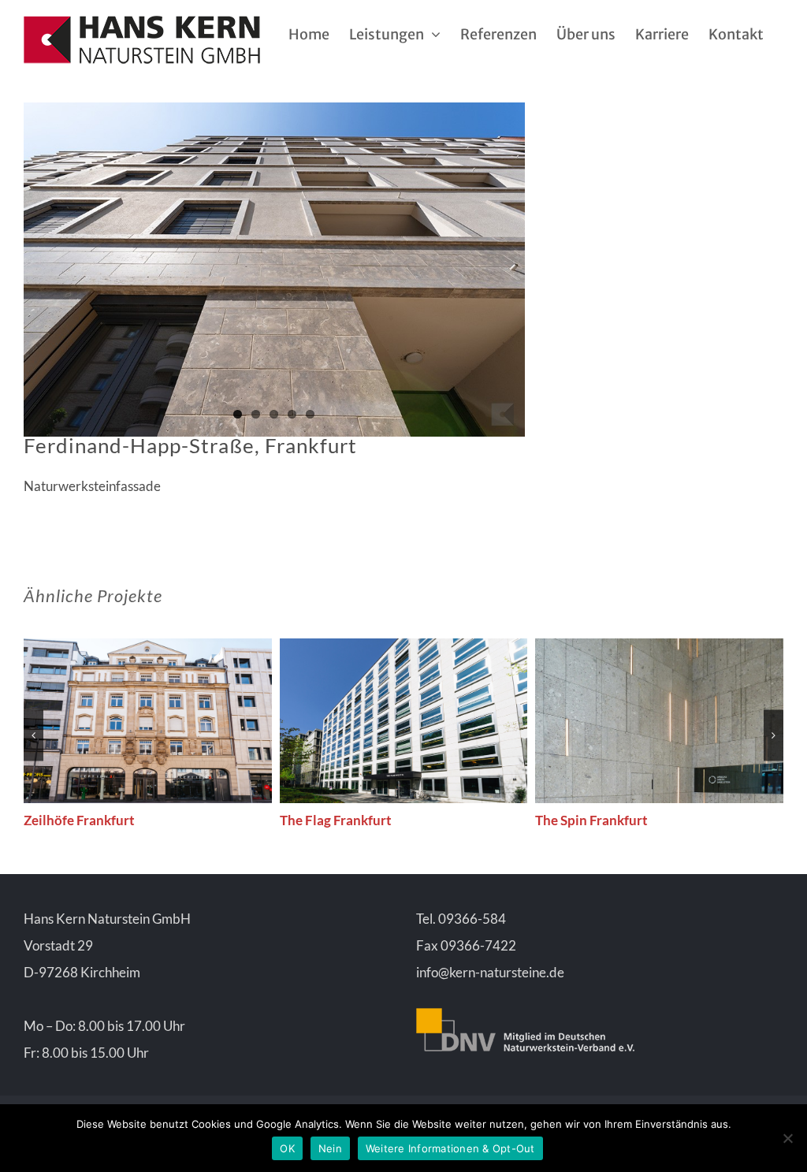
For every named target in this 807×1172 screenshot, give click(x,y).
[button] (33, 735)
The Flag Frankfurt (336, 820)
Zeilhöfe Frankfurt (79, 820)
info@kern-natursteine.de (490, 972)
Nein (330, 1148)
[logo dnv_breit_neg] (525, 1014)
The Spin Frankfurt (591, 820)
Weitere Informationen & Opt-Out (450, 1148)
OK (287, 1148)
